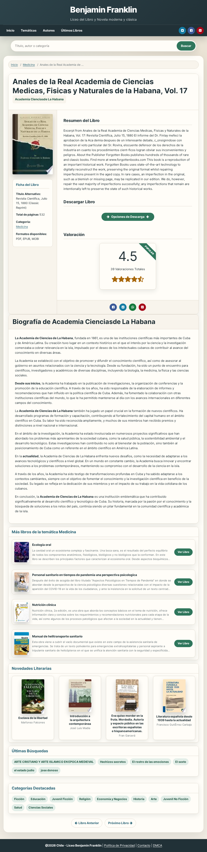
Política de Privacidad (119, 845)
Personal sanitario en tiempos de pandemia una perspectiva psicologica (84, 575)
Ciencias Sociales (41, 807)
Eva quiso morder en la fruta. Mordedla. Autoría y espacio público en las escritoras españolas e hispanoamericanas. (127, 723)
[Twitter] (182, 30)
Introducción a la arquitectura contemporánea (80, 719)
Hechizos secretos (113, 761)
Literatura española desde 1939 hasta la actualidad (174, 718)
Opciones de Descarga (128, 217)
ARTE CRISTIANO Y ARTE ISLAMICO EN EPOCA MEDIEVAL (54, 761)
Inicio (10, 30)
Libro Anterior (88, 823)
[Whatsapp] (132, 307)
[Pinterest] (200, 30)
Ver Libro (183, 552)
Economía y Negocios (112, 799)
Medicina (29, 64)
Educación (38, 799)
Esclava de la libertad (33, 718)
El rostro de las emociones (150, 761)
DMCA (157, 845)
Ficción (19, 799)
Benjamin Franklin (103, 10)
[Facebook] (191, 30)
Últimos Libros (71, 30)
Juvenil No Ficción (175, 799)
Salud (18, 807)
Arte (154, 799)
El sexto (180, 761)
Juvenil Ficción (62, 799)
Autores (49, 30)
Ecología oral (41, 545)
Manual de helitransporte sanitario (57, 636)
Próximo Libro (118, 823)
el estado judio (24, 770)
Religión (85, 799)
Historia (138, 799)
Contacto (143, 845)
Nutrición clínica (44, 605)
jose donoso (49, 770)
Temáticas (28, 30)
